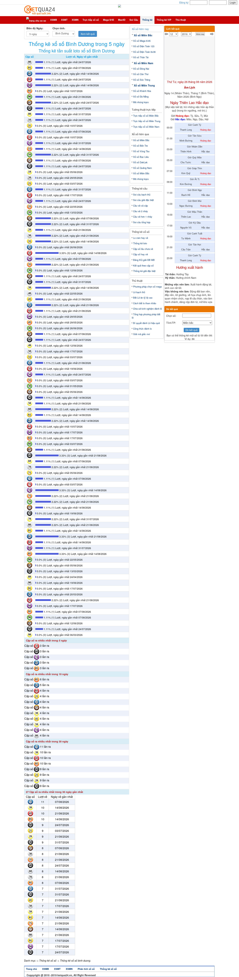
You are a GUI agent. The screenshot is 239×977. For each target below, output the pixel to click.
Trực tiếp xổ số (91, 19)
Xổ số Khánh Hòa (142, 91)
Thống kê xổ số (108, 969)
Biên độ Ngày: (34, 28)
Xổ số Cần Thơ (140, 74)
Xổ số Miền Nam (143, 63)
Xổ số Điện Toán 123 (143, 46)
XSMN (75, 19)
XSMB (53, 19)
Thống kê (147, 19)
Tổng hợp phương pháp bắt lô (146, 316)
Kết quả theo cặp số (143, 265)
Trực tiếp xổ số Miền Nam (146, 126)
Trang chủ (31, 969)
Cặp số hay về (140, 254)
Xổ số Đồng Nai (141, 68)
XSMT (64, 19)
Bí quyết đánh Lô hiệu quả (146, 323)
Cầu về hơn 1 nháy (142, 216)
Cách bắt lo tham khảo (144, 303)
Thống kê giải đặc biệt (144, 271)
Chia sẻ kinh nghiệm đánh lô (147, 308)
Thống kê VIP (164, 19)
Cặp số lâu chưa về (143, 249)
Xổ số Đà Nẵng (141, 96)
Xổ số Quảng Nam (142, 168)
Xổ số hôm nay (140, 29)
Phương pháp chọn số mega (147, 286)
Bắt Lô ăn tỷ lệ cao (142, 297)
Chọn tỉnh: (58, 28)
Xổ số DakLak (140, 162)
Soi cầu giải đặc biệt (143, 200)
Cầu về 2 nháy (140, 211)
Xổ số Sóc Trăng (141, 79)
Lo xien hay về (140, 237)
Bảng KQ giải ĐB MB (144, 260)
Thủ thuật (180, 19)
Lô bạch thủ (139, 292)
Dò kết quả (191, 330)
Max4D (121, 19)
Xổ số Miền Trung (144, 85)
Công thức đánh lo (142, 328)
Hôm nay (200, 34)
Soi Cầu (133, 19)
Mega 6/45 (108, 19)
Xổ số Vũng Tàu (141, 151)
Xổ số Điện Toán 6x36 (144, 51)
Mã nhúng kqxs (141, 102)
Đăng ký (183, 2)
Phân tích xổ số (86, 969)
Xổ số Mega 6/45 (141, 40)
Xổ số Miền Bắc (143, 35)
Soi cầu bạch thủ (141, 194)
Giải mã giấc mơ (141, 334)
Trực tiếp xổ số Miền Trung (146, 121)
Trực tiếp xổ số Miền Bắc (146, 115)
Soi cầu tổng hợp (141, 222)
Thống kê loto (140, 243)
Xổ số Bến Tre (140, 145)
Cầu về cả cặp (140, 205)
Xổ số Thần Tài (141, 57)
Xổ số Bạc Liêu (141, 156)
